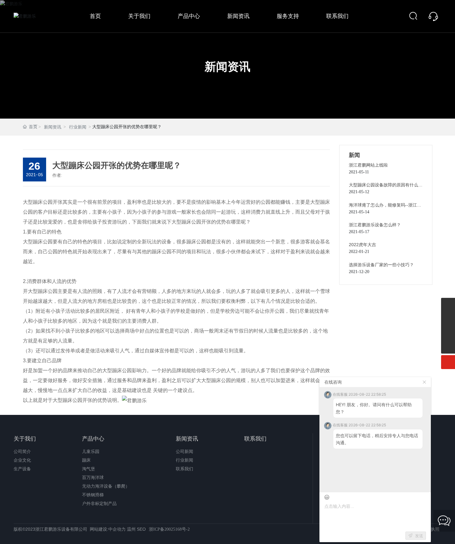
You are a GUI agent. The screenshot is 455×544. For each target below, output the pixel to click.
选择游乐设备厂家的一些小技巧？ (381, 264)
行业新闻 (77, 127)
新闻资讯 (227, 67)
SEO (141, 529)
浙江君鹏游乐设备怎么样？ (375, 224)
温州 (131, 529)
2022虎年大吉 (362, 244)
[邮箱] (448, 333)
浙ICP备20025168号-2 (169, 529)
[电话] (448, 305)
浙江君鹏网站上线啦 (368, 165)
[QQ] (448, 319)
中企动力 (117, 529)
